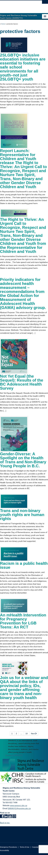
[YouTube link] (10, 817)
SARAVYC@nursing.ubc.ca (19, 808)
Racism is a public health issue (24, 565)
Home (3, 24)
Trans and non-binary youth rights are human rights (22, 514)
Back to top (5, 823)
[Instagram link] (14, 817)
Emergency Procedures (8, 847)
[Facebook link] (2, 817)
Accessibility (4, 850)
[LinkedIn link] (6, 817)
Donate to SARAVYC (14, 755)
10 (26, 733)
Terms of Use (24, 847)
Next (33, 733)
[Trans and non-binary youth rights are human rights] (14, 501)
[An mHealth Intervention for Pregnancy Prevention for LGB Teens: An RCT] (14, 605)
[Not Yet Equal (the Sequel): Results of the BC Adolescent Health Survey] (14, 356)
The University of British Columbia (17, 5)
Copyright (35, 847)
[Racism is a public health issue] (14, 554)
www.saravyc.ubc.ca (18, 805)
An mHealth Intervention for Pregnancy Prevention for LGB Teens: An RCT (23, 621)
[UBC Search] (45, 3)
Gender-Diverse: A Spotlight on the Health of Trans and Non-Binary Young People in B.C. (23, 460)
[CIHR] (24, 777)
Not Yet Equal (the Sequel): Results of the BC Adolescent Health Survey (21, 382)
